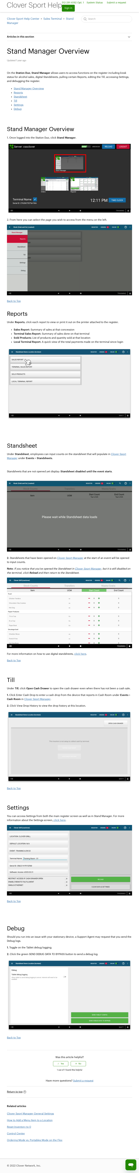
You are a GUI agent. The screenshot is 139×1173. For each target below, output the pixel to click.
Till (15, 101)
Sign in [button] (68, 8)
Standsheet (20, 97)
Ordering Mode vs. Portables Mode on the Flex (34, 1140)
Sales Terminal (52, 19)
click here (80, 654)
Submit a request (116, 3)
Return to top (15, 1092)
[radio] (60, 1063)
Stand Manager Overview (29, 88)
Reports (18, 92)
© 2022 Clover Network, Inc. (24, 1165)
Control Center (16, 1133)
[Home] (34, 8)
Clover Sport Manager (70, 558)
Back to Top (14, 301)
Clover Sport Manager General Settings (30, 1113)
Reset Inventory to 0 (19, 1127)
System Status (95, 3)
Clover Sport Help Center (23, 19)
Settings (18, 105)
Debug (18, 109)
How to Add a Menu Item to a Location (30, 1120)
